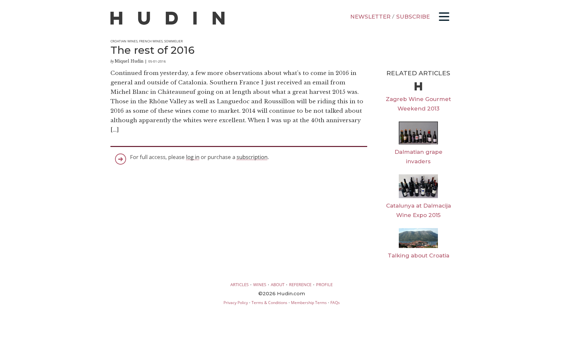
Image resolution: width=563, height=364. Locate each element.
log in (192, 157)
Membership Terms (309, 302)
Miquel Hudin (129, 61)
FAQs (335, 302)
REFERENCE (300, 284)
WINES (259, 284)
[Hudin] (167, 23)
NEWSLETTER (370, 16)
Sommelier (173, 41)
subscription (252, 157)
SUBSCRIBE (413, 16)
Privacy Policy (236, 302)
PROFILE (324, 284)
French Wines (151, 41)
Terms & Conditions (269, 302)
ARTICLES (239, 284)
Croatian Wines (123, 41)
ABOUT (277, 284)
